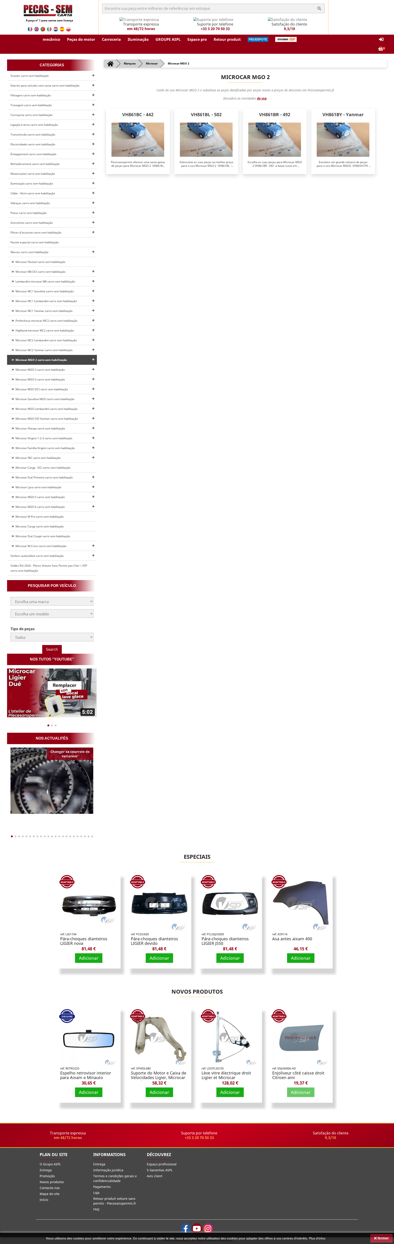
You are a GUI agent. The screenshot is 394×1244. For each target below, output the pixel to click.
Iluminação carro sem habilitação (31, 183)
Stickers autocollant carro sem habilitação (37, 556)
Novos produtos (197, 991)
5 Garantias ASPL (160, 1170)
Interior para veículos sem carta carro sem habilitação (44, 85)
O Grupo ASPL (50, 1164)
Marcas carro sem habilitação (29, 252)
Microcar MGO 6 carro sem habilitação (39, 507)
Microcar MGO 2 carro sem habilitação (40, 360)
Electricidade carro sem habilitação (32, 144)
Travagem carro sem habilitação (31, 105)
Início (44, 1200)
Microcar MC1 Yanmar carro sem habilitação (43, 311)
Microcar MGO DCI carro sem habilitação (41, 389)
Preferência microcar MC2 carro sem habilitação (45, 321)
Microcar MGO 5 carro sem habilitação (39, 497)
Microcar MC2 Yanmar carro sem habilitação (43, 350)
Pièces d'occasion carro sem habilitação (35, 232)
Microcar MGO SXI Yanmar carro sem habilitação (46, 419)
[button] (51, 39)
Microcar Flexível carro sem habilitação (39, 262)
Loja (96, 1192)
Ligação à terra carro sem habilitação (34, 125)
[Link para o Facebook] (186, 1228)
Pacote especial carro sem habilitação (34, 242)
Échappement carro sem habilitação (33, 154)
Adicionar (88, 958)
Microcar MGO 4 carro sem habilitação (39, 379)
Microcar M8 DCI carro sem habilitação (39, 272)
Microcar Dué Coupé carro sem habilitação (42, 536)
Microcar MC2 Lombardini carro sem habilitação (45, 340)
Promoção (47, 1176)
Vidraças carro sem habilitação (30, 203)
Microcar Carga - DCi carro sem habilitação (42, 468)
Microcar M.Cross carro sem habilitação (40, 546)
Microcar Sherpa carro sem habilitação (39, 428)
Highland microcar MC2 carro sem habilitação (44, 330)
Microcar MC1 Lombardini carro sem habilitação (45, 301)
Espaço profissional (161, 1164)
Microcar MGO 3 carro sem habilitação (39, 370)
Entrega (46, 1170)
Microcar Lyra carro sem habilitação (37, 487)
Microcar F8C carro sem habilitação (37, 458)
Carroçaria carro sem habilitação (31, 115)
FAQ (96, 1209)
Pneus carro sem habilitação (28, 213)
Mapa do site (50, 1194)
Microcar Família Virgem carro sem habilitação (44, 448)
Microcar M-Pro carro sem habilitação (39, 517)
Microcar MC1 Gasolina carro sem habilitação (44, 291)
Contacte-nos (50, 1188)
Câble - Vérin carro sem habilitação (32, 193)
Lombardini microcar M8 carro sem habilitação (44, 281)
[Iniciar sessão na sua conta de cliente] (381, 39)
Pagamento (102, 1187)
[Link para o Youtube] (197, 1228)
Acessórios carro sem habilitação (31, 223)
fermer (383, 1238)
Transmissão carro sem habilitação (32, 134)
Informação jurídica (108, 1170)
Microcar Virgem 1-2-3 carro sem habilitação (43, 438)
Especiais (197, 856)
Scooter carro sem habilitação (29, 76)
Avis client (154, 1176)
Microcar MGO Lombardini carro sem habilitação (46, 409)
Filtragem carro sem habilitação (30, 95)
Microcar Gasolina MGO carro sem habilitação (44, 399)
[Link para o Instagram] (208, 1228)
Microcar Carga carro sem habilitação (39, 526)
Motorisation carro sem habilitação (32, 174)
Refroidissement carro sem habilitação (35, 164)
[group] (52, 693)
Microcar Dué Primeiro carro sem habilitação (43, 477)
